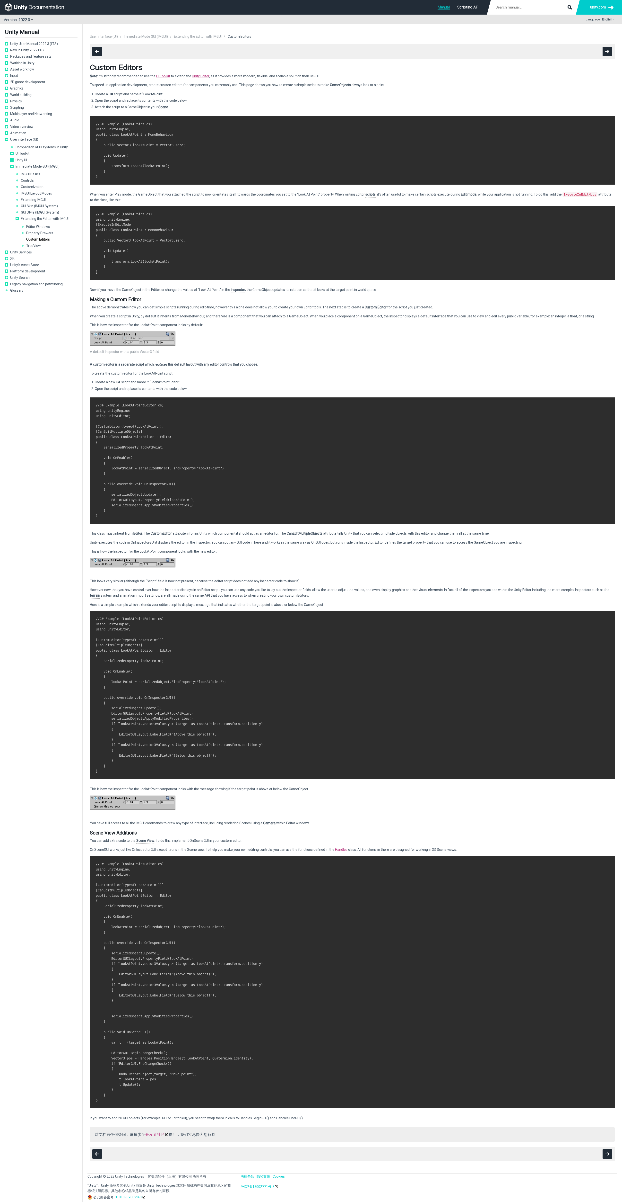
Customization (32, 187)
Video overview (22, 127)
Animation (18, 133)
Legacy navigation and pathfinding (36, 284)
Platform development (27, 271)
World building (21, 95)
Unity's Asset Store (24, 265)
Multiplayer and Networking (31, 114)
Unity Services (21, 252)
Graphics (17, 88)
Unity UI (21, 160)
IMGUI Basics (30, 174)
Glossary (16, 290)
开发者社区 (155, 1134)
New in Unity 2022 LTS (27, 50)
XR (12, 258)
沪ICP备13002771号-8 (258, 1187)
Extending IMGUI (33, 200)
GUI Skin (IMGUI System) (39, 206)
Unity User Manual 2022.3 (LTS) (34, 44)
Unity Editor (200, 76)
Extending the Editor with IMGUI (45, 219)
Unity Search (20, 277)
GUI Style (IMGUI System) (40, 212)
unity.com (598, 7)
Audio (14, 120)
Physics (16, 101)
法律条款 (247, 1176)
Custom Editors (38, 239)
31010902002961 (128, 1197)
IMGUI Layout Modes (36, 193)
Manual (444, 7)
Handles (341, 850)
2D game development (27, 82)
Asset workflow (22, 69)
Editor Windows (38, 227)
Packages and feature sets (31, 56)
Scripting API (468, 7)
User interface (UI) (24, 139)
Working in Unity (22, 63)
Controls (27, 180)
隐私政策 (263, 1176)
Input (14, 76)
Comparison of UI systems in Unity (42, 147)
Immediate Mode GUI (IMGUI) (38, 166)
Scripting (17, 107)
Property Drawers (39, 233)
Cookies (279, 1176)
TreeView (33, 246)
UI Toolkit (22, 153)
